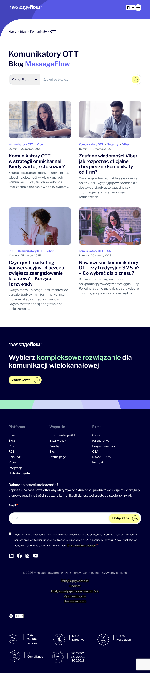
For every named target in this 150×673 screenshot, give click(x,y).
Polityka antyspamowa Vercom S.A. (75, 591)
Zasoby (54, 446)
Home (12, 31)
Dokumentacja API (62, 435)
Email (12, 435)
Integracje (16, 468)
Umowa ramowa (75, 601)
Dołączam (120, 518)
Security (112, 144)
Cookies (75, 586)
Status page (57, 457)
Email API (15, 457)
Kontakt (97, 462)
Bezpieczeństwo (103, 446)
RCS (11, 251)
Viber (40, 144)
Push (12, 446)
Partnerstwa (100, 440)
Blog (23, 31)
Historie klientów (20, 473)
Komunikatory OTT (21, 144)
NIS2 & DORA (101, 457)
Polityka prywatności (75, 581)
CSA (95, 451)
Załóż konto (21, 380)
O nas (96, 435)
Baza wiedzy (57, 440)
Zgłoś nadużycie (75, 596)
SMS (110, 251)
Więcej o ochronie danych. (81, 545)
